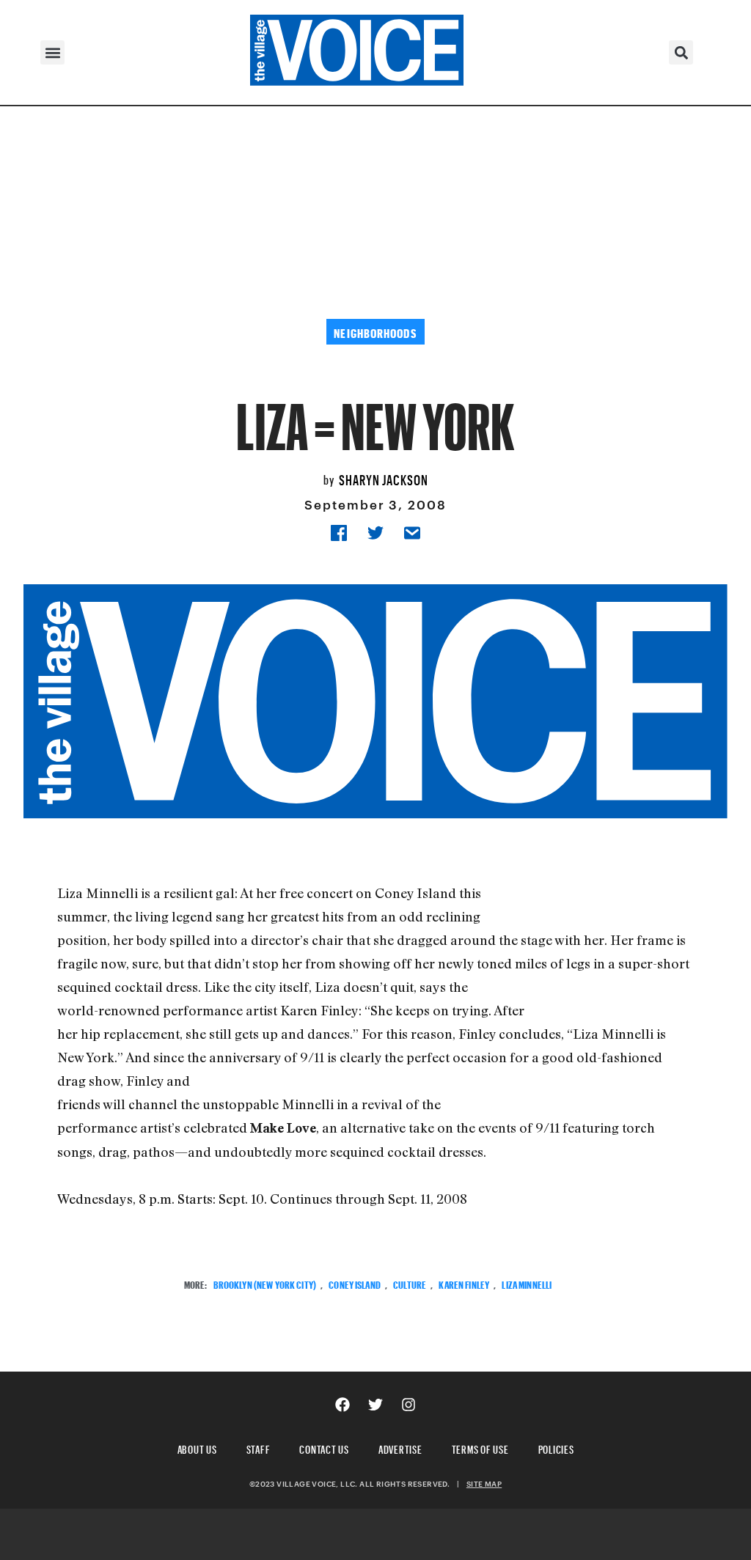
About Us (197, 1447)
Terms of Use (480, 1447)
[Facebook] (342, 1404)
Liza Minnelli (527, 1283)
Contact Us (324, 1447)
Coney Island (355, 1283)
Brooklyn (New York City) (264, 1283)
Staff (258, 1447)
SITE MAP (484, 1483)
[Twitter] (375, 1404)
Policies (556, 1447)
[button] (52, 52)
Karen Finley (464, 1283)
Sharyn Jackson (383, 478)
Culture (409, 1283)
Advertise (400, 1447)
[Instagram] (408, 1404)
